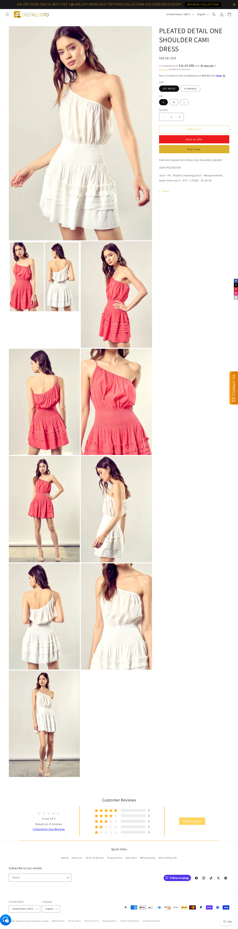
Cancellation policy (151, 921)
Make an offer (194, 139)
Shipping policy (109, 921)
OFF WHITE (169, 88)
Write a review (192, 821)
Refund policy (148, 857)
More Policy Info (168, 857)
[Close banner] (234, 4)
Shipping (163, 69)
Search (65, 857)
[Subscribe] (67, 878)
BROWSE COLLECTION (202, 4)
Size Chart (131, 857)
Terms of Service (95, 857)
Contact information (129, 921)
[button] (7, 14)
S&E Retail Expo (23, 921)
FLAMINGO (190, 88)
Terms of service (91, 921)
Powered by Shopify (40, 921)
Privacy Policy (114, 857)
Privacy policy (74, 921)
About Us (77, 857)
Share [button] (166, 191)
